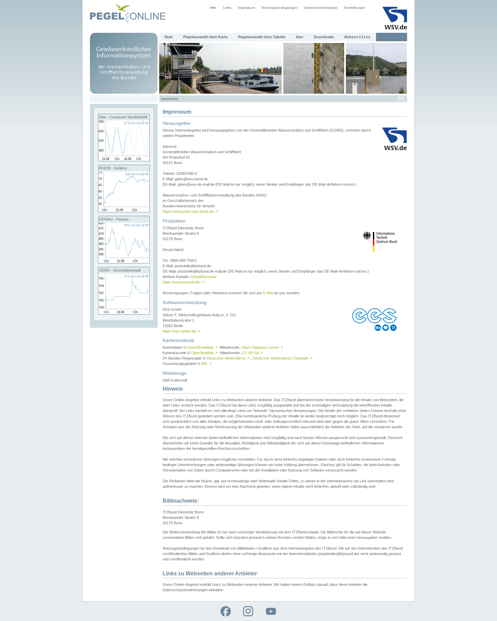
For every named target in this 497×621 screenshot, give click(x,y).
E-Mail (268, 293)
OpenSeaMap (204, 353)
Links (227, 7)
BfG (206, 364)
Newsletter (170, 99)
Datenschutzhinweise (320, 7)
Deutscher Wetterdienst (228, 358)
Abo (299, 37)
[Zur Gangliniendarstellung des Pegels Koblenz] (123, 211)
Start (168, 37)
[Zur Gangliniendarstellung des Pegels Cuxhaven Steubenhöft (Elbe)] (123, 160)
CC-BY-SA (252, 353)
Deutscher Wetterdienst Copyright (282, 358)
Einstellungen (354, 7)
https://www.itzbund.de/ (184, 282)
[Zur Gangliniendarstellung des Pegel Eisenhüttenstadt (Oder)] (123, 313)
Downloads (324, 37)
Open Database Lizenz (262, 347)
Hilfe (213, 7)
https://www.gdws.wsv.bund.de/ (190, 211)
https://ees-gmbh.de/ (181, 331)
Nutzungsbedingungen (280, 7)
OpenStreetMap (202, 347)
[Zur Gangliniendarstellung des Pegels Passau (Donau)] (123, 262)
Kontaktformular (204, 277)
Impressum (246, 7)
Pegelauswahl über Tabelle (261, 37)
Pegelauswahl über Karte (205, 37)
